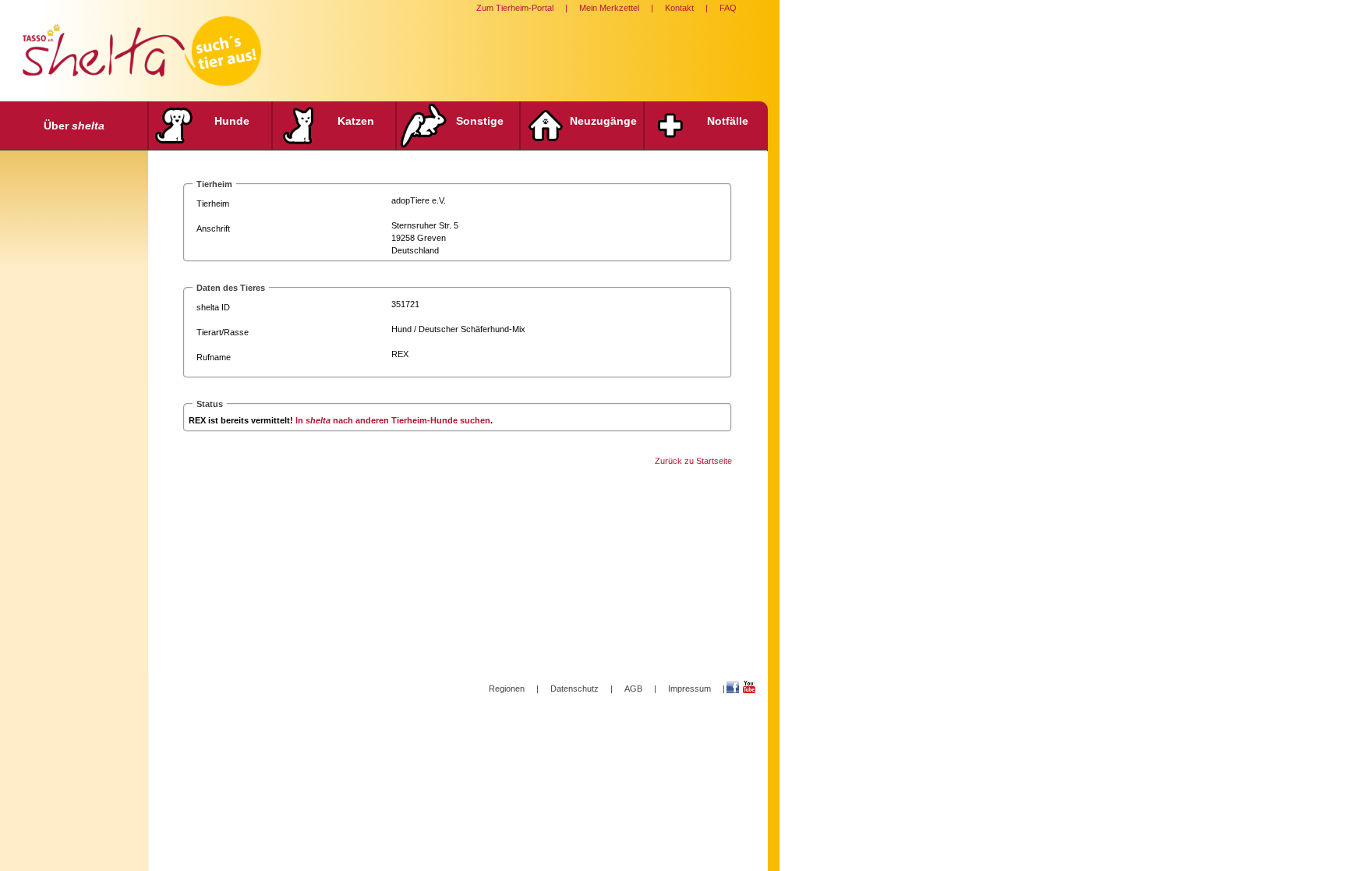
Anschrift (213, 228)
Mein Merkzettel (609, 7)
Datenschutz (574, 688)
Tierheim (212, 203)
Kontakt (679, 7)
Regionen (507, 688)
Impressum (689, 688)
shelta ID (213, 307)
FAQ (728, 7)
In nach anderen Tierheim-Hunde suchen (392, 420)
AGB (633, 688)
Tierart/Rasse (222, 332)
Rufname (213, 357)
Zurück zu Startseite (693, 461)
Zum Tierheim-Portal (514, 7)
